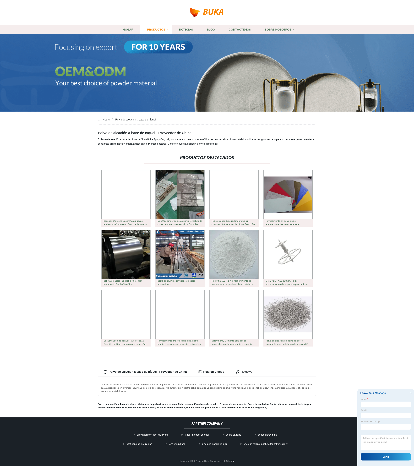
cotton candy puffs (267, 434)
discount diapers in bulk (214, 444)
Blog (211, 29)
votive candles (233, 434)
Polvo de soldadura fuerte (262, 404)
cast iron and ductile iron (139, 444)
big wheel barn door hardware (152, 434)
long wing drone (177, 444)
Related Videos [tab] (213, 371)
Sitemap (230, 461)
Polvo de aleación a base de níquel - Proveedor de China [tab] (148, 371)
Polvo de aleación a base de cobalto (198, 404)
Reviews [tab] (246, 371)
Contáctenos (240, 29)
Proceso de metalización (232, 404)
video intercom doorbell (197, 434)
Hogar (128, 29)
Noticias (186, 29)
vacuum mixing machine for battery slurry (266, 444)
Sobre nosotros (278, 29)
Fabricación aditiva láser (141, 407)
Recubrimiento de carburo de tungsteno (244, 407)
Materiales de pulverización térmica (157, 404)
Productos (156, 29)
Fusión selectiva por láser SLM (203, 407)
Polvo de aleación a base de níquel (135, 119)
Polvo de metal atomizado (171, 407)
